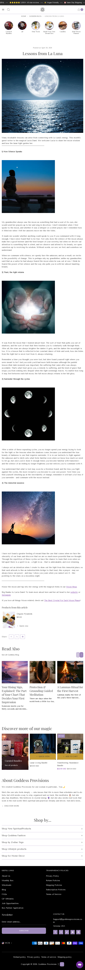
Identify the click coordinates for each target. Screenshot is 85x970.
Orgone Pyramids (24, 614)
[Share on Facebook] (11, 636)
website (74, 592)
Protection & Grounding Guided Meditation (41, 690)
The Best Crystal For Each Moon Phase (62, 600)
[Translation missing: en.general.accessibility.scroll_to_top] (62, 964)
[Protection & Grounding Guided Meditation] (43, 672)
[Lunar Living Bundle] (43, 747)
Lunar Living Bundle (38, 763)
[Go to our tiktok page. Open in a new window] (67, 932)
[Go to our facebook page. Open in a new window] (55, 932)
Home (23, 16)
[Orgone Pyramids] (9, 620)
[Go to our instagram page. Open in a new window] (61, 932)
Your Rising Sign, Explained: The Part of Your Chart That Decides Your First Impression (14, 694)
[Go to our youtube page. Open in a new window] (72, 932)
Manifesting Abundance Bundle (67, 764)
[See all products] (15, 752)
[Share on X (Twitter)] (17, 636)
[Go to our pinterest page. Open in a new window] (78, 932)
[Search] (8, 9)
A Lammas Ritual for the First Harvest (70, 689)
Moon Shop (71, 587)
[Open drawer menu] (3, 9)
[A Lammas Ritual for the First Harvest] (70, 672)
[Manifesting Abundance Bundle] (70, 747)
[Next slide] (81, 654)
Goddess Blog (35, 16)
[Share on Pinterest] (22, 636)
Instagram (6, 595)
